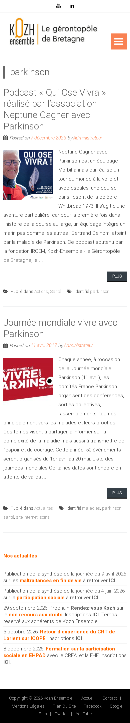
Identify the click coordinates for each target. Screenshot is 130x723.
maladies (91, 508)
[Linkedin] (72, 6)
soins (45, 517)
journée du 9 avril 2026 (101, 574)
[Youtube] (58, 6)
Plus (117, 276)
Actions (41, 291)
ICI (112, 581)
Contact (109, 698)
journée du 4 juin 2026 (100, 591)
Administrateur (87, 137)
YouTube (84, 713)
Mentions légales (28, 706)
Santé (55, 291)
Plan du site (64, 706)
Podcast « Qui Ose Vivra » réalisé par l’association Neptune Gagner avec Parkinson (54, 109)
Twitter (61, 713)
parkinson (99, 291)
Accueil (87, 698)
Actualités (43, 508)
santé (8, 517)
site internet (27, 517)
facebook (93, 706)
